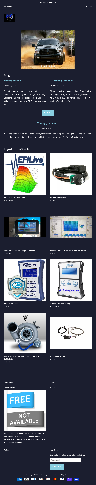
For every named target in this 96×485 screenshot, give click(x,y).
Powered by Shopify (62, 475)
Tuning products (10, 387)
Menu (9, 6)
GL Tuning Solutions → (63, 80)
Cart (90, 6)
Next (87, 49)
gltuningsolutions (47, 475)
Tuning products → (15, 80)
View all (48, 113)
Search (53, 387)
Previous (9, 49)
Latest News (9, 382)
